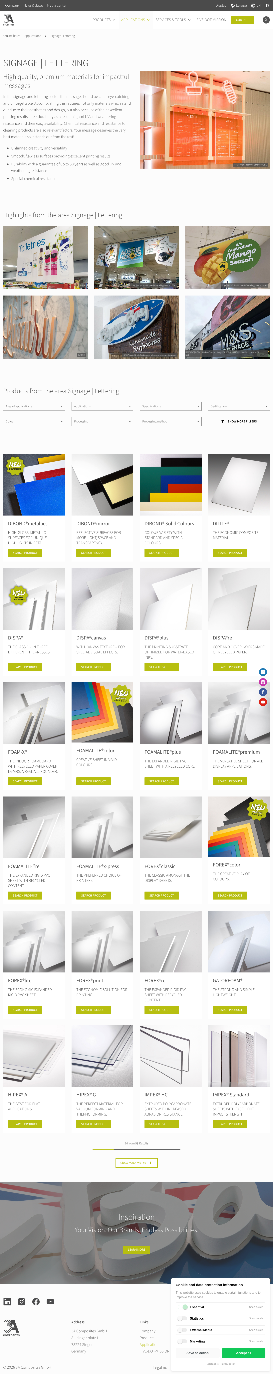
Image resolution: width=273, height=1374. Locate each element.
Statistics (197, 1318)
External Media (201, 1330)
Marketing (197, 1341)
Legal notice (212, 1364)
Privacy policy (228, 1364)
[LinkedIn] (263, 672)
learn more (136, 1249)
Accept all (243, 1353)
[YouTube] (263, 702)
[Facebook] (263, 692)
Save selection (197, 1353)
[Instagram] (263, 682)
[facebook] (36, 1302)
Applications (33, 35)
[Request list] (268, 6)
